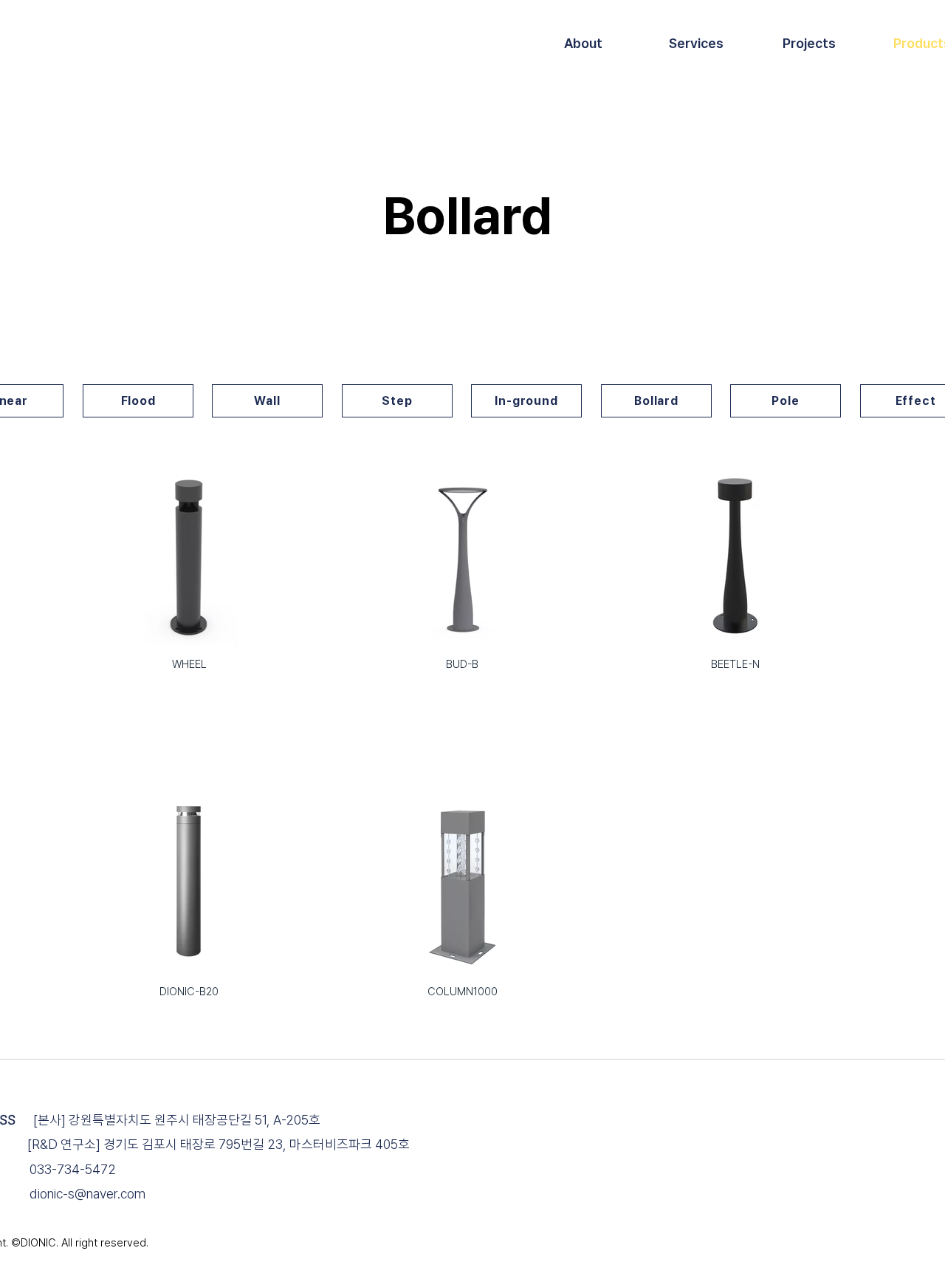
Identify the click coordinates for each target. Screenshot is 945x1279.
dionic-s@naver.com (87, 1193)
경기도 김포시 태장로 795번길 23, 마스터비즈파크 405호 (256, 1144)
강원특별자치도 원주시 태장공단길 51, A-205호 (194, 1120)
